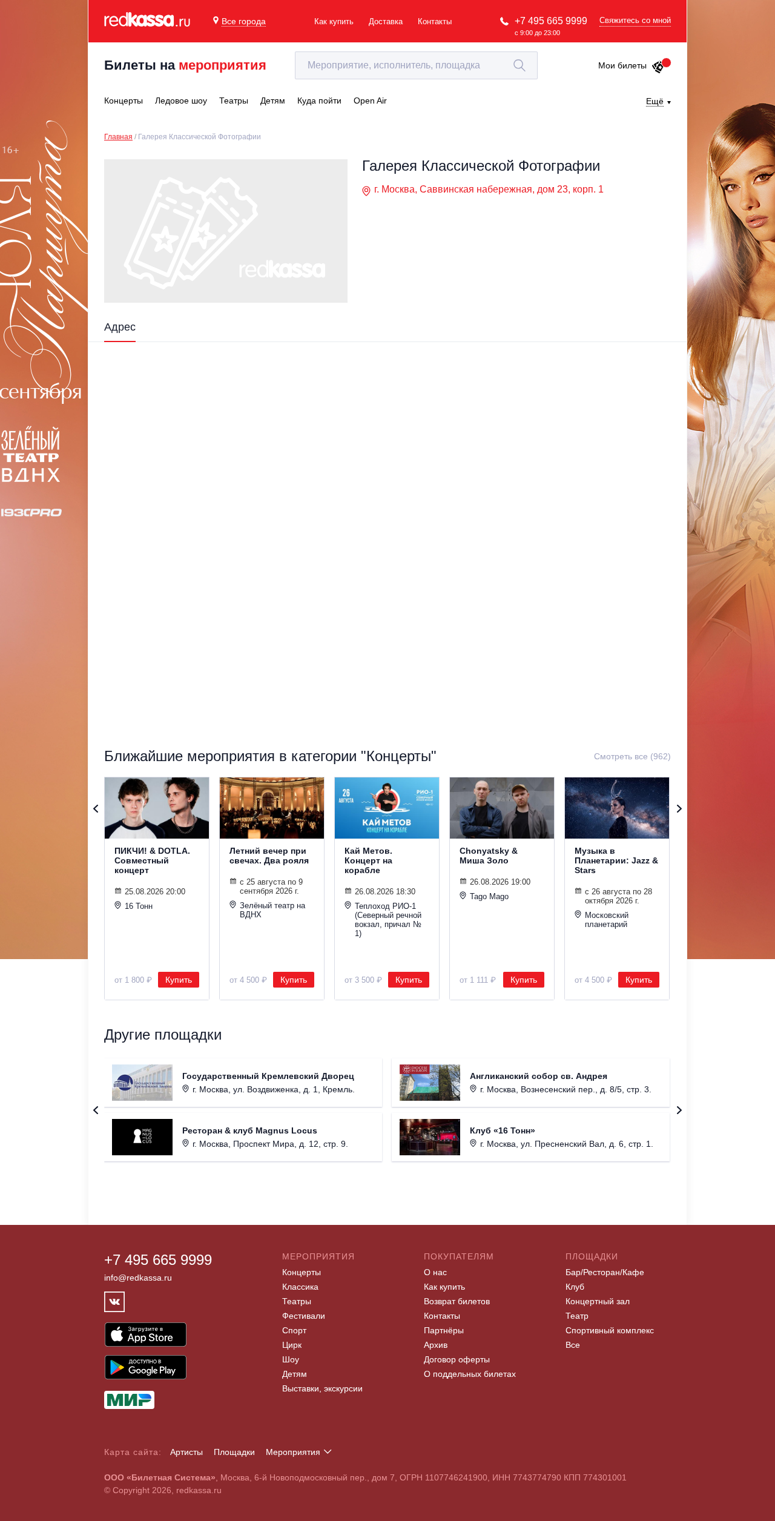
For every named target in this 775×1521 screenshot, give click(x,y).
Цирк (292, 1345)
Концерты (301, 1272)
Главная (118, 137)
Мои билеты (622, 65)
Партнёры (444, 1330)
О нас (435, 1272)
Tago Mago (489, 896)
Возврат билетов (457, 1301)
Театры (296, 1301)
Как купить (334, 21)
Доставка (386, 21)
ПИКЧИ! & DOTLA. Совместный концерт (152, 860)
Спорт (294, 1330)
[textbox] (416, 65)
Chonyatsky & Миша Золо (489, 855)
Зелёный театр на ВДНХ (272, 910)
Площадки (234, 1452)
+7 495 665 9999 (551, 21)
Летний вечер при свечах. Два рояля (269, 855)
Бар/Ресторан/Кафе (605, 1272)
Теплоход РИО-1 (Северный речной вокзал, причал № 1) (388, 920)
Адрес (120, 327)
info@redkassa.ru (138, 1277)
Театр (577, 1316)
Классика (300, 1287)
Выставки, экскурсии (322, 1388)
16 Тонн (139, 906)
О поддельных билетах (470, 1374)
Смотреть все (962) (632, 756)
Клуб (575, 1287)
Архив (435, 1345)
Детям (294, 1374)
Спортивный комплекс (610, 1330)
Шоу (290, 1359)
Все (573, 1345)
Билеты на (185, 65)
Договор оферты (457, 1359)
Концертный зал (598, 1301)
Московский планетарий (606, 920)
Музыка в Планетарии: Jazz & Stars (616, 860)
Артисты (186, 1452)
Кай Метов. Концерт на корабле (368, 860)
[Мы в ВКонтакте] (114, 1302)
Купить (178, 980)
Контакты (435, 21)
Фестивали (303, 1316)
